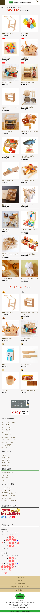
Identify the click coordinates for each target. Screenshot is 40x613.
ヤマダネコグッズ (7, 447)
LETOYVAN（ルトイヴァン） (10, 500)
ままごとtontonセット (8, 82)
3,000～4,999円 (6, 460)
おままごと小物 (6, 427)
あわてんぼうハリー (7, 180)
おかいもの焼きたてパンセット (29, 131)
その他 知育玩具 (6, 445)
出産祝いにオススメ (7, 472)
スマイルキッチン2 (7, 131)
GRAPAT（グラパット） (8, 495)
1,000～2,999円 (6, 457)
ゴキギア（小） (6, 58)
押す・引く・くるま (7, 442)
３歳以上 (4, 480)
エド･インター (6, 490)
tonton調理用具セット (27, 58)
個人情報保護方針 (20, 583)
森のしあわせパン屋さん (27, 180)
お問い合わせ (20, 590)
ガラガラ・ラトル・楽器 (8, 437)
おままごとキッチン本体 (8, 422)
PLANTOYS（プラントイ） (9, 493)
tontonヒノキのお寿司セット (28, 254)
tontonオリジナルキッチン (28, 82)
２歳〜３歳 (5, 478)
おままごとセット (7, 424)
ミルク (4, 364)
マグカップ (5, 390)
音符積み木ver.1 (6, 205)
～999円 (4, 455)
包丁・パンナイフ (26, 364)
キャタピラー (24, 33)
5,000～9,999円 (6, 462)
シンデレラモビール (7, 278)
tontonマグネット (6, 432)
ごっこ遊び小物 (6, 430)
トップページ (20, 577)
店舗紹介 (20, 580)
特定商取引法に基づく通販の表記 (20, 587)
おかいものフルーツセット (9, 156)
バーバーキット (6, 229)
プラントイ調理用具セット (28, 107)
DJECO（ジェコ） (7, 498)
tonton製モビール (6, 435)
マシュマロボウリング (27, 205)
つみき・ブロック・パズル (9, 440)
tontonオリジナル (6, 488)
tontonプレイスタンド (8, 33)
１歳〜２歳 (5, 475)
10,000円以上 (5, 465)
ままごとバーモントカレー (28, 390)
